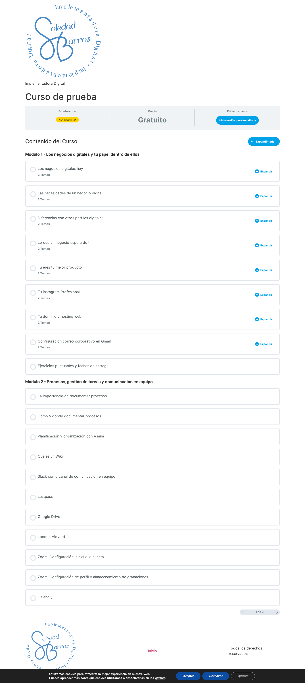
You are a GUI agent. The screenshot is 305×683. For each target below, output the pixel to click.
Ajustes (243, 676)
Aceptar (188, 676)
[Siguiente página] (277, 612)
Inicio (152, 651)
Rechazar (215, 676)
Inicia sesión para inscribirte (237, 120)
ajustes (160, 678)
